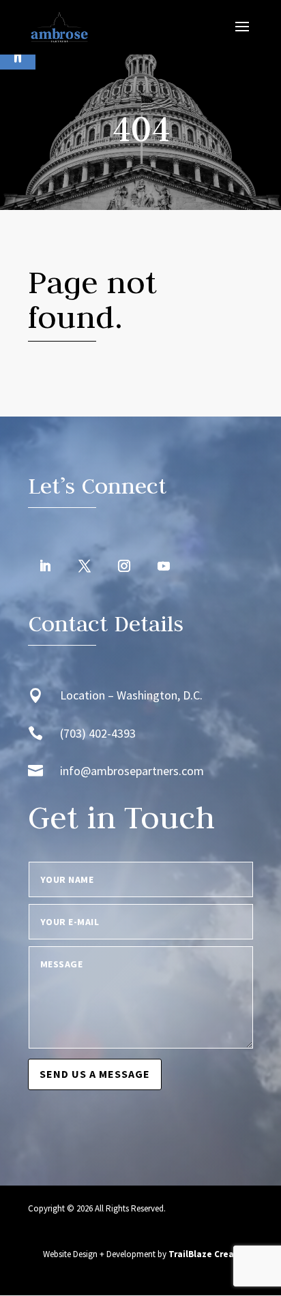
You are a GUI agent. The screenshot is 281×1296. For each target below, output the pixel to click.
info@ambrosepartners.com (132, 771)
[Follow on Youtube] (164, 566)
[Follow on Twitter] (85, 566)
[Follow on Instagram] (124, 566)
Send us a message (95, 1074)
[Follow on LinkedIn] (45, 566)
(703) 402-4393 (98, 733)
